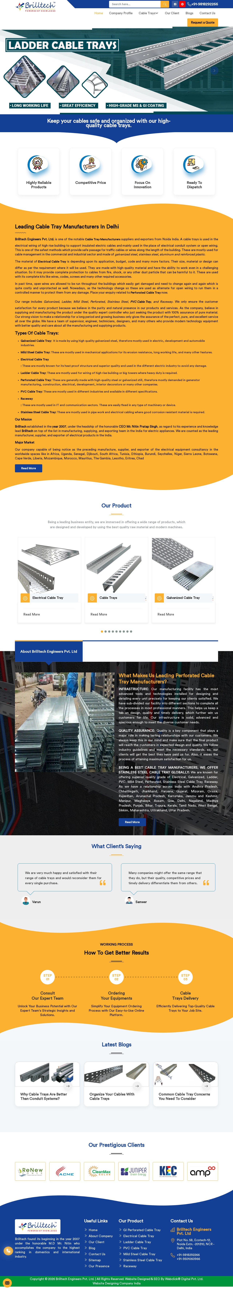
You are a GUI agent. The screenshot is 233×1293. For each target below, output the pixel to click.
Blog (92, 1248)
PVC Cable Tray (140, 301)
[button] (102, 631)
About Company (101, 1236)
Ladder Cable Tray (137, 1242)
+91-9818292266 (204, 4)
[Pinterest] (182, 4)
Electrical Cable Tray (35, 359)
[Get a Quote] (7, 1283)
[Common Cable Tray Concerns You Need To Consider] (185, 1074)
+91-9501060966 (188, 1259)
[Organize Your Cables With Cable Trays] (116, 1074)
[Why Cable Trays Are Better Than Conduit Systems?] (47, 1074)
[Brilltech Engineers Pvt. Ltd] (38, 7)
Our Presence (99, 1266)
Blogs (189, 13)
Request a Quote (202, 22)
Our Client (172, 13)
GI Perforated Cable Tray (142, 1230)
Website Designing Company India (117, 1283)
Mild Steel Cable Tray (139, 1254)
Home (98, 13)
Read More (28, 468)
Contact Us (207, 13)
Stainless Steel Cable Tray (142, 1260)
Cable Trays (147, 13)
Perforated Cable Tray (146, 292)
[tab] (49, 651)
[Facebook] (175, 4)
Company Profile (121, 13)
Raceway (27, 398)
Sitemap (95, 1260)
